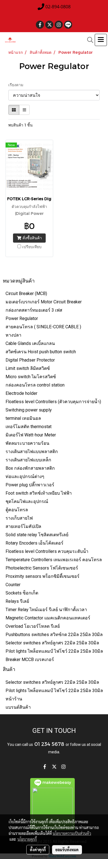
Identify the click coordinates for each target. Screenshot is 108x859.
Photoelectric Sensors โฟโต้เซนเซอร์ (42, 568)
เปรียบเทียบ (32, 246)
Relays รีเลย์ (17, 601)
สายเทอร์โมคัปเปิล (23, 526)
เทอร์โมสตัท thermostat (29, 426)
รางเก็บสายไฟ (19, 518)
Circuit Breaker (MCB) (26, 293)
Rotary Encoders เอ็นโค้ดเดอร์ (34, 543)
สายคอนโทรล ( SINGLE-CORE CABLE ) (43, 326)
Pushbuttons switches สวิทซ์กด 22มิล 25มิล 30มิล (54, 634)
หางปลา (13, 335)
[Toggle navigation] (101, 40)
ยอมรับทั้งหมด (67, 849)
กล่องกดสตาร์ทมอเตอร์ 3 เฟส (34, 310)
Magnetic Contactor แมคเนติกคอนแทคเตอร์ (48, 618)
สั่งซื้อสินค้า (31, 237)
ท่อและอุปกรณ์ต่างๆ (25, 476)
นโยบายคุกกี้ (27, 839)
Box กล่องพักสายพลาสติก (30, 468)
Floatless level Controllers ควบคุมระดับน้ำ (47, 551)
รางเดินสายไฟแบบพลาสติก (32, 451)
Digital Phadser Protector (30, 360)
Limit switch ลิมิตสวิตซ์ (28, 368)
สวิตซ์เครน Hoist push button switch (41, 351)
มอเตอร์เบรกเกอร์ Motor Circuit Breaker (44, 301)
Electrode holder (21, 393)
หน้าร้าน (14, 699)
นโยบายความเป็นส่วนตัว (72, 833)
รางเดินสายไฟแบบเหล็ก (28, 459)
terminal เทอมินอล (23, 418)
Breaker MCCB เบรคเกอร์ (30, 659)
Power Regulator (22, 318)
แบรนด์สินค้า (18, 707)
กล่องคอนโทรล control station (35, 385)
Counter (13, 584)
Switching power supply (29, 410)
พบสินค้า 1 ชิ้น (20, 125)
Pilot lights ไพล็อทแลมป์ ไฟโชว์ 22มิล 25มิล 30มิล (54, 651)
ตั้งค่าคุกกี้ (38, 849)
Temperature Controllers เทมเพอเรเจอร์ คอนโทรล (54, 559)
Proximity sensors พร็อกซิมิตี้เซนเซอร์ (42, 576)
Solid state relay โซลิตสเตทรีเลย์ (37, 534)
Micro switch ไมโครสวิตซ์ (31, 376)
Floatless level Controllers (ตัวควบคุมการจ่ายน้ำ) (53, 401)
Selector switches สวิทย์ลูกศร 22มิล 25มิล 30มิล (52, 642)
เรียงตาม (17, 84)
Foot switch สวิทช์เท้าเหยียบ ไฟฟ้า (39, 493)
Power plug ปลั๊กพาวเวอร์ (30, 484)
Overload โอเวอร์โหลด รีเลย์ (33, 626)
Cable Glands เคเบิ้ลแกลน (30, 343)
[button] (88, 40)
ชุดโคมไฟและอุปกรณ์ (27, 501)
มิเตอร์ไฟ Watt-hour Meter (31, 435)
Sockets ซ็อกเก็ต (22, 593)
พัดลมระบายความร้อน (27, 443)
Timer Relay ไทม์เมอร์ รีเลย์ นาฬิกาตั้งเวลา (46, 609)
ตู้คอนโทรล (17, 509)
